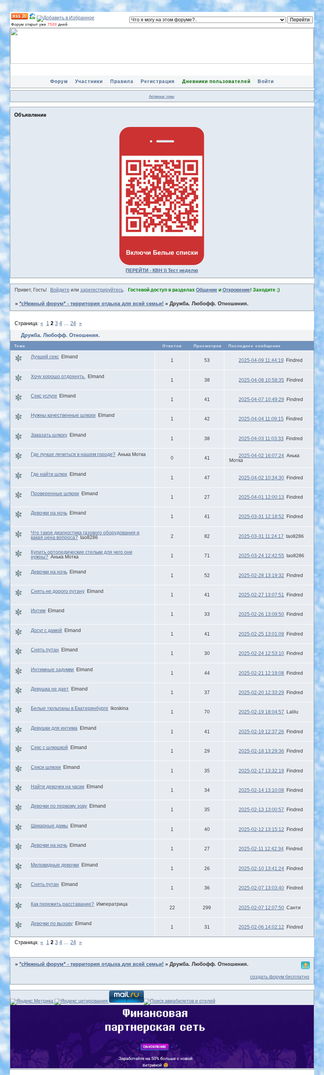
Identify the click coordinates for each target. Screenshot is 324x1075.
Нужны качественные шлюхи (63, 415)
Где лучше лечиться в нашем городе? (73, 454)
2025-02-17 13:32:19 (261, 770)
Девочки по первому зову (59, 806)
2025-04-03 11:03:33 (261, 438)
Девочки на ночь (49, 513)
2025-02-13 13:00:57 (261, 809)
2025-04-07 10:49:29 (261, 399)
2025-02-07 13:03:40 (261, 888)
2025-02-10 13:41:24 (261, 868)
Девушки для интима (54, 728)
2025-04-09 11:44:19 (261, 360)
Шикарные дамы (49, 825)
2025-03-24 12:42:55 (261, 555)
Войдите (60, 290)
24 (73, 323)
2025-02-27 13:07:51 (261, 594)
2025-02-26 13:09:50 (261, 614)
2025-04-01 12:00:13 (261, 497)
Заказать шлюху (49, 435)
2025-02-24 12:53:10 (261, 653)
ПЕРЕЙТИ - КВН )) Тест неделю (162, 270)
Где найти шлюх (49, 474)
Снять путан (45, 649)
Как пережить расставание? (62, 904)
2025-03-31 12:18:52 (261, 516)
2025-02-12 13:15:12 (261, 829)
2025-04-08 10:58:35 (261, 380)
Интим (38, 610)
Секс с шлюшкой (49, 747)
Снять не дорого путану (58, 591)
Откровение (236, 290)
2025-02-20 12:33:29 (261, 692)
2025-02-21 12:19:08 (261, 673)
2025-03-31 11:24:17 (261, 536)
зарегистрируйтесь (101, 290)
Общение (206, 290)
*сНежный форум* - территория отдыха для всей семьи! (91, 304)
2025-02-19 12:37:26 (261, 731)
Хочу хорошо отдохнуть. (58, 376)
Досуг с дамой (46, 630)
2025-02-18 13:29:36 (261, 751)
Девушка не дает (50, 689)
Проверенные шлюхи (55, 493)
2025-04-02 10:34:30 (261, 477)
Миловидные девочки (55, 865)
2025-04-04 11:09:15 (261, 418)
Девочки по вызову (52, 923)
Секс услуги (44, 396)
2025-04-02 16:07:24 (261, 455)
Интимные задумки (52, 669)
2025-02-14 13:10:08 (261, 790)
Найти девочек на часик (57, 786)
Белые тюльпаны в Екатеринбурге (69, 708)
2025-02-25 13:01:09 (261, 634)
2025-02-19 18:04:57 (261, 712)
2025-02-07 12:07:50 (261, 907)
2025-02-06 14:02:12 (261, 927)
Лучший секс (45, 356)
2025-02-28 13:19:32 (261, 575)
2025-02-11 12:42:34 (261, 848)
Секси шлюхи (46, 767)
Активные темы (161, 96)
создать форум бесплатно (279, 977)
